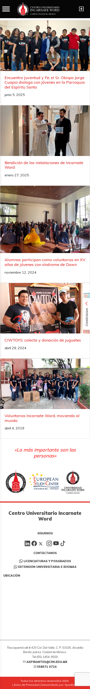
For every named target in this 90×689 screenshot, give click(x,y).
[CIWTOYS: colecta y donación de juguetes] (45, 308)
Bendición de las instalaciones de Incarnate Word (44, 165)
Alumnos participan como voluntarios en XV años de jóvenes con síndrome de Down (45, 262)
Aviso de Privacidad (26, 684)
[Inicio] (38, 9)
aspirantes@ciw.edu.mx (46, 662)
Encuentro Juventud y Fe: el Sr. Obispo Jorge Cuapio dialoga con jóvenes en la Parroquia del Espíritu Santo (45, 82)
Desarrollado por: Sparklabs (59, 684)
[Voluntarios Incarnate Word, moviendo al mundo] (45, 384)
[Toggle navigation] (81, 9)
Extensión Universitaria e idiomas (47, 567)
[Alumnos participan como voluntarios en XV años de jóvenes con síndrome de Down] (45, 219)
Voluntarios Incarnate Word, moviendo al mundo (42, 418)
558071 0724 (47, 666)
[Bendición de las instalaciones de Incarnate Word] (45, 130)
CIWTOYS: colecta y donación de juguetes (43, 340)
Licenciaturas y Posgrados (47, 561)
